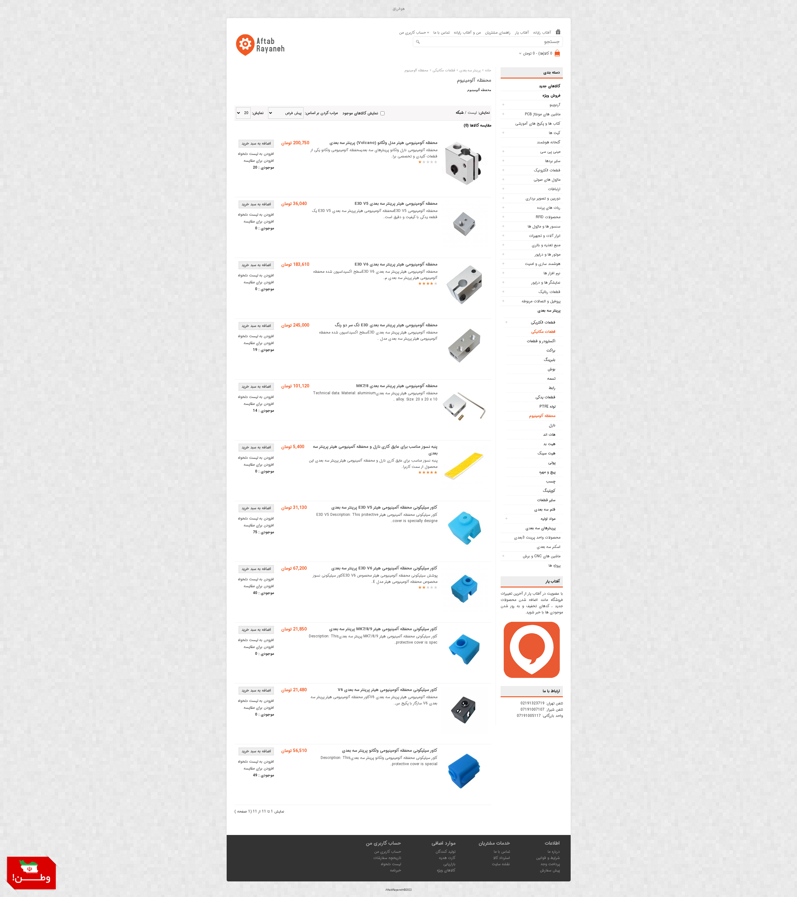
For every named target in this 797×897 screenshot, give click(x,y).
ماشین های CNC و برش (541, 556)
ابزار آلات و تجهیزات (544, 236)
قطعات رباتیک (549, 292)
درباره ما (554, 852)
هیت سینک (546, 453)
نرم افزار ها (552, 273)
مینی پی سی (550, 152)
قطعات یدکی (545, 397)
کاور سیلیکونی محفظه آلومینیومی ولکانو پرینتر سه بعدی (389, 750)
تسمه (551, 378)
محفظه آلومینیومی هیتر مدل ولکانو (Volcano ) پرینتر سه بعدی (383, 143)
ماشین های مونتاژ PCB (542, 114)
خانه (488, 70)
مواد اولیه (548, 519)
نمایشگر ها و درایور (545, 282)
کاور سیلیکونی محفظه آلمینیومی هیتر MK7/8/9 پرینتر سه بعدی (383, 629)
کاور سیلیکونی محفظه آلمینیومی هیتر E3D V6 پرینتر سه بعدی (384, 568)
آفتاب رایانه (542, 33)
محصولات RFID (548, 217)
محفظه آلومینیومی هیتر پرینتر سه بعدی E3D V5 (396, 203)
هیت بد (549, 444)
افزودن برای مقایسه (259, 161)
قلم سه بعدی (544, 509)
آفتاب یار (522, 33)
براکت (550, 350)
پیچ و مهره (547, 472)
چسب (550, 481)
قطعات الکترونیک (547, 170)
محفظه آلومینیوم (542, 416)
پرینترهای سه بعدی (540, 528)
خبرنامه (395, 870)
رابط (552, 388)
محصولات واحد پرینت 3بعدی (537, 537)
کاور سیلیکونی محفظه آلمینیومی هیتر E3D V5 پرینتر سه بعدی (384, 507)
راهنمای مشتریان (498, 33)
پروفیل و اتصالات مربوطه (541, 301)
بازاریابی (449, 864)
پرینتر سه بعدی (548, 311)
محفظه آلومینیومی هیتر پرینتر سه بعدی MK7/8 (396, 386)
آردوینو (554, 105)
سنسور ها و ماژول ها (544, 226)
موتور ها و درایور (547, 254)
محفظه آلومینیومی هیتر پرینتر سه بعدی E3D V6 (396, 264)
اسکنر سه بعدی (548, 547)
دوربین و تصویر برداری (543, 198)
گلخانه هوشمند (548, 142)
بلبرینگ (549, 360)
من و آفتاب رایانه (467, 33)
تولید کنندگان (445, 852)
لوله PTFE (547, 407)
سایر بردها (552, 161)
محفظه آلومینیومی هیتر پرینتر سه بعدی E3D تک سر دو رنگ (386, 325)
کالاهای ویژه (446, 870)
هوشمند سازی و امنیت (542, 264)
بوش (551, 369)
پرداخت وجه (550, 864)
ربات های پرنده (548, 208)
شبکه (460, 113)
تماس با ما (441, 33)
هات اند (549, 435)
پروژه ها (554, 565)
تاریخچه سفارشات (387, 858)
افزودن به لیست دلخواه (256, 154)
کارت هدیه (447, 858)
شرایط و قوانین (548, 858)
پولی (551, 463)
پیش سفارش (550, 870)
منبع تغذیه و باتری (546, 245)
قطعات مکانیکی (543, 332)
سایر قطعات (546, 500)
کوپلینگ (549, 491)
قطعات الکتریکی (543, 322)
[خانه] (558, 33)
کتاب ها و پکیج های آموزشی (537, 124)
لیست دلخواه (391, 864)
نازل (552, 425)
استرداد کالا (501, 858)
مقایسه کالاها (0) (477, 125)
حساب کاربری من (387, 852)
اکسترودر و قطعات (541, 341)
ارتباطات (554, 189)
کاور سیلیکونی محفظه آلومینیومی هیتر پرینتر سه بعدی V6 (387, 690)
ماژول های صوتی (547, 180)
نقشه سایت (501, 864)
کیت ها (554, 133)
